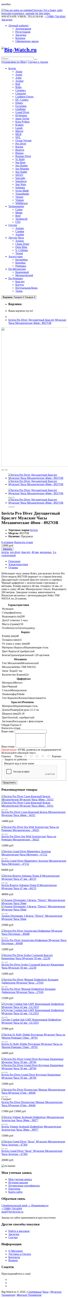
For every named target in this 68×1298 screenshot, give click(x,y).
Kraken (19, 124)
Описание (14, 561)
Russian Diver (23, 156)
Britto (18, 87)
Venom (19, 196)
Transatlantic (22, 193)
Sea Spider (21, 171)
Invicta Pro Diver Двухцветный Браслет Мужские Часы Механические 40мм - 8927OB (37, 321)
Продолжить (9, 782)
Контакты (14, 1257)
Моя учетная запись (20, 1179)
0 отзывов (7, 542)
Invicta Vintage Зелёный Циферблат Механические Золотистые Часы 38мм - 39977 (31, 1128)
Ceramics (20, 90)
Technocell (21, 218)
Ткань (18, 290)
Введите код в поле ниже (19, 763)
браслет (25, 552)
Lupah (18, 127)
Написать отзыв (23, 542)
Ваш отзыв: (8, 746)
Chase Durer (22, 243)
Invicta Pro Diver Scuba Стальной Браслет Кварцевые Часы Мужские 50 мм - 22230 (32, 966)
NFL (18, 137)
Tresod (19, 253)
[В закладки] (2, 469)
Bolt (17, 84)
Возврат (13, 1260)
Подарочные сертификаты (24, 1185)
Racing (19, 146)
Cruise (18, 209)
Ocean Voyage (23, 140)
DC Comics (21, 99)
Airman (19, 228)
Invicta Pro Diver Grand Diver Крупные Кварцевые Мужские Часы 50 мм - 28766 (31, 1076)
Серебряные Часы (37, 1291)
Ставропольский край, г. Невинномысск (24, 1205)
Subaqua (20, 187)
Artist (18, 77)
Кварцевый (22, 272)
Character (20, 93)
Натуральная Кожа (26, 287)
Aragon (19, 240)
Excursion (21, 105)
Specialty (20, 178)
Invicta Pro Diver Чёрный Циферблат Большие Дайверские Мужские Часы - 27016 (28, 990)
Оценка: (6, 756)
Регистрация (22, 31)
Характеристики (18, 564)
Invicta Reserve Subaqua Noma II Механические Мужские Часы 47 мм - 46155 (29, 887)
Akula (18, 71)
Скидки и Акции (38, 61)
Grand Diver (22, 112)
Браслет (20, 281)
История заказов (18, 1182)
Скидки (13, 1237)
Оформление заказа (27, 41)
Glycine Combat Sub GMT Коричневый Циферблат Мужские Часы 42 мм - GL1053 (31, 1021)
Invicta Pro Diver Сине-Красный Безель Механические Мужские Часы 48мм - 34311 (33, 814)
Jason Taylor (22, 118)
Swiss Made (22, 190)
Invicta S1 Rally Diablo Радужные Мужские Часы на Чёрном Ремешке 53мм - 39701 (31, 1046)
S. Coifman (21, 250)
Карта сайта (15, 1191)
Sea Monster (22, 168)
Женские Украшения (29, 1294)
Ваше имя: (7, 731)
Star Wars (20, 184)
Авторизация (23, 28)
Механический (24, 275)
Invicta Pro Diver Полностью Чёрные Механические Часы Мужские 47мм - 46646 (32, 1104)
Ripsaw (19, 153)
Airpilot (19, 234)
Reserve (19, 149)
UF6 (17, 221)
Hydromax (21, 115)
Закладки (20, 34)
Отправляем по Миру (14, 61)
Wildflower (21, 203)
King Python (22, 121)
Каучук (19, 284)
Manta (18, 212)
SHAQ (19, 174)
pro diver (15, 552)
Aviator (19, 80)
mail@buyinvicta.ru (12, 1211)
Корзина (20, 38)
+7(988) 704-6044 (11, 1208)
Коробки (20, 262)
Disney (19, 102)
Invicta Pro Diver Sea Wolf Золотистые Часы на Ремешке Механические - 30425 (28, 838)
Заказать (7, 549)
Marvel (19, 131)
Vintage (19, 200)
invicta (5, 552)
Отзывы (13, 567)
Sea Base (20, 162)
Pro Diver (20, 143)
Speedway (21, 181)
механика (45, 552)
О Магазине (15, 1250)
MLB (18, 134)
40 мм (35, 552)
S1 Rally (20, 159)
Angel (18, 74)
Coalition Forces (24, 96)
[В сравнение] (6, 469)
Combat (19, 231)
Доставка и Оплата (19, 1254)
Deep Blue (21, 247)
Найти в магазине (19, 1231)
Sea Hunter (21, 165)
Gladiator (20, 109)
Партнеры (14, 1188)
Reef (18, 215)
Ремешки (20, 265)
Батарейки (21, 259)
